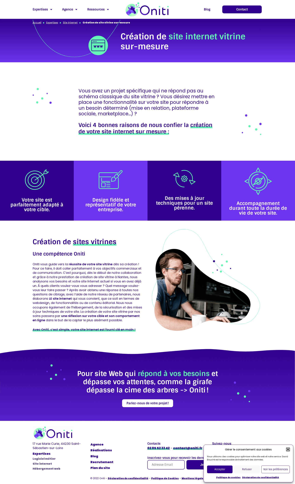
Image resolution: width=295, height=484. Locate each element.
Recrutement (101, 462)
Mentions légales (193, 478)
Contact (242, 9)
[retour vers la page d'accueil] (53, 433)
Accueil (37, 22)
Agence (67, 9)
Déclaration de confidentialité (260, 477)
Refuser (247, 469)
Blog (207, 9)
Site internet (70, 22)
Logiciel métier (44, 459)
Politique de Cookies (165, 478)
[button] (288, 449)
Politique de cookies (228, 477)
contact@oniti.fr (187, 448)
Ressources (96, 9)
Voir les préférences (275, 469)
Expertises (40, 9)
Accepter (219, 469)
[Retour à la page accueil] (147, 9)
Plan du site (100, 468)
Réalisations (101, 450)
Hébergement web (46, 469)
